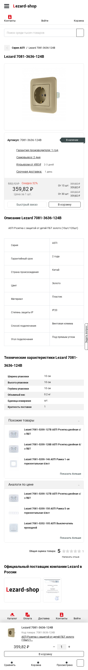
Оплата (27, 618)
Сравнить (10, 665)
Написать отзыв (70, 557)
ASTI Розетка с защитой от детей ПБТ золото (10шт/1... (47, 638)
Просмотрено (65, 665)
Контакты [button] (10, 20)
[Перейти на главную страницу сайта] (30, 6)
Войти (44, 20)
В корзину (64, 204)
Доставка (44, 618)
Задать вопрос (86, 335)
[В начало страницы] (80, 663)
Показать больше (70, 473)
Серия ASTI (18, 47)
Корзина (79, 20)
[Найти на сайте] (80, 33)
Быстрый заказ (27, 204)
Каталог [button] (12, 618)
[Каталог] (6, 6)
